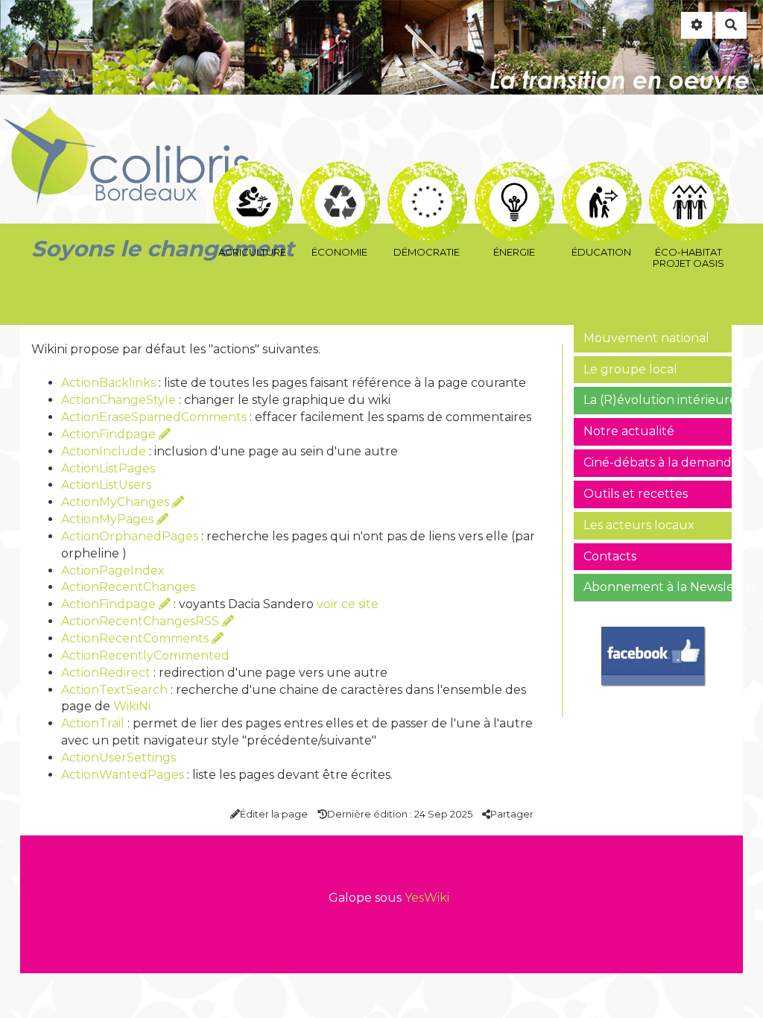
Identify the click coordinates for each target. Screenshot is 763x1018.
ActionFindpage (110, 434)
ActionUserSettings (118, 757)
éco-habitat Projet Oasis (688, 172)
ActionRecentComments (136, 638)
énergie (513, 172)
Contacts (609, 556)
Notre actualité (628, 431)
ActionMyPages (108, 519)
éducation (601, 172)
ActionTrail (92, 723)
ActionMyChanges (116, 502)
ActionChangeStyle (118, 400)
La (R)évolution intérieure (657, 400)
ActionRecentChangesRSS (141, 621)
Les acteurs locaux (638, 525)
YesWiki (427, 898)
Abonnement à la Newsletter (657, 587)
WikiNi (132, 706)
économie (339, 172)
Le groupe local (630, 369)
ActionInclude (103, 451)
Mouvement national (646, 338)
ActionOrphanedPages (129, 536)
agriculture (252, 172)
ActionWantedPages (122, 775)
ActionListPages (108, 468)
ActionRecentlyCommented (145, 655)
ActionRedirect (106, 673)
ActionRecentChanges (128, 587)
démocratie (426, 172)
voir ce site (348, 604)
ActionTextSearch (114, 690)
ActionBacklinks (108, 383)
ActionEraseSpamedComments (154, 417)
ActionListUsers (106, 485)
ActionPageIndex (113, 570)
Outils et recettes (635, 494)
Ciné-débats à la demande (657, 462)
